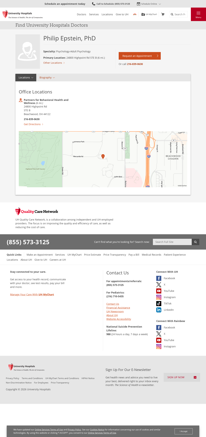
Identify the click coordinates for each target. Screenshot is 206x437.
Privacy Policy (74, 429)
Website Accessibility (118, 319)
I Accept (183, 431)
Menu (198, 17)
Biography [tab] (46, 77)
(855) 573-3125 (28, 242)
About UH (112, 315)
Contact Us (112, 304)
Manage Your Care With (32, 294)
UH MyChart (151, 14)
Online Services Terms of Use (49, 429)
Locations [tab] (24, 77)
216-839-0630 (135, 64)
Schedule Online (149, 3)
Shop (163, 14)
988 (108, 334)
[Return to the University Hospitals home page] (23, 14)
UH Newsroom (115, 311)
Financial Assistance (118, 307)
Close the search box (189, 14)
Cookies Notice (97, 429)
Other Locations (52, 62)
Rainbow (135, 14)
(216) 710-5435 (115, 296)
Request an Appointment (137, 56)
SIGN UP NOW (175, 377)
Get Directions (32, 124)
